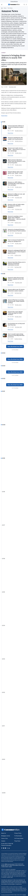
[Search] (24, 4)
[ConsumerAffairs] (14, 4)
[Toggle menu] (2, 4)
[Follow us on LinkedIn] (9, 848)
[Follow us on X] (7, 848)
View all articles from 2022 (15, 384)
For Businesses (18, 836)
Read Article (4, 115)
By (12, 87)
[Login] (26, 4)
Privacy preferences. (14, 1)
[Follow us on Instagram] (3, 848)
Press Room (17, 841)
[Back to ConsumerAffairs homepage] (1, 8)
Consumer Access (9, 864)
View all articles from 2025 (15, 346)
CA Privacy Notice (18, 838)
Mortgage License (5, 836)
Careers (3, 841)
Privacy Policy (17, 833)
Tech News (10, 8)
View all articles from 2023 (15, 372)
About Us (3, 833)
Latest (3, 52)
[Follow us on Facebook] (1, 848)
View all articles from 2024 (15, 359)
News (5, 8)
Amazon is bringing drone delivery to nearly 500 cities (13, 57)
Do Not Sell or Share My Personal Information (7, 844)
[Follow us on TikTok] (5, 848)
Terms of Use (4, 838)
